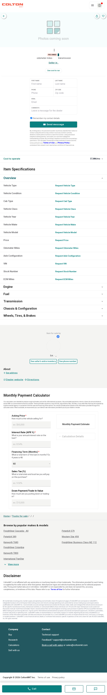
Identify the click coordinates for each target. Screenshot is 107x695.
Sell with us (14, 650)
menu (92, 5)
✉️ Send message (53, 124)
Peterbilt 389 (9, 537)
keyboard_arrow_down (102, 159)
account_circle (99, 5)
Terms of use (44, 677)
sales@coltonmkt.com (77, 645)
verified (58, 336)
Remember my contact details (46, 118)
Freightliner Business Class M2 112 (79, 542)
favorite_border (103, 16)
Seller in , (53, 63)
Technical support (50, 634)
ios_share (96, 16)
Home (6, 516)
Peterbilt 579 (68, 531)
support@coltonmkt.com (65, 640)
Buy (10, 634)
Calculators (13, 645)
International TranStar (13, 559)
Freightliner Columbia (13, 547)
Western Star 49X (70, 537)
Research (13, 640)
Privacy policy (58, 677)
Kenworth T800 (10, 553)
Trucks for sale (20, 516)
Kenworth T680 (10, 542)
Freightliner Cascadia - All (15, 531)
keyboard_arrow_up (102, 178)
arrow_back (3, 16)
